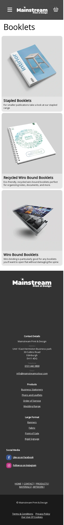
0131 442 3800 (32, 366)
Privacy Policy (43, 513)
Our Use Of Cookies (32, 517)
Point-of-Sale (32, 433)
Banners (32, 422)
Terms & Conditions (22, 513)
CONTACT (29, 483)
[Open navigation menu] (9, 9)
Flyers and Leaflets (32, 395)
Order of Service (32, 400)
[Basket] (56, 10)
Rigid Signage (32, 438)
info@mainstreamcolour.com (32, 373)
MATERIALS (25, 486)
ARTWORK (38, 486)
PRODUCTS (42, 483)
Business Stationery (32, 389)
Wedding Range (32, 406)
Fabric (32, 427)
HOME (18, 483)
